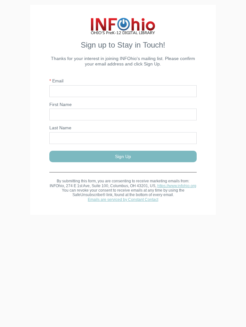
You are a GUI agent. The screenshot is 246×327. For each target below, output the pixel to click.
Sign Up (123, 156)
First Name (60, 104)
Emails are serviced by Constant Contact (123, 199)
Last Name (60, 127)
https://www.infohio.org (176, 186)
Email (56, 80)
